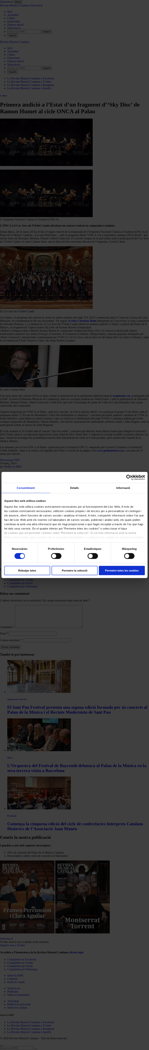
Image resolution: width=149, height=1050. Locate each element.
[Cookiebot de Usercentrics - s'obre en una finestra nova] (129, 477)
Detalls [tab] (74, 487)
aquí (32, 537)
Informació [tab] (123, 487)
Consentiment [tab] (26, 487)
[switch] (56, 556)
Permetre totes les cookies (122, 570)
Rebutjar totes (27, 570)
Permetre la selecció (74, 570)
